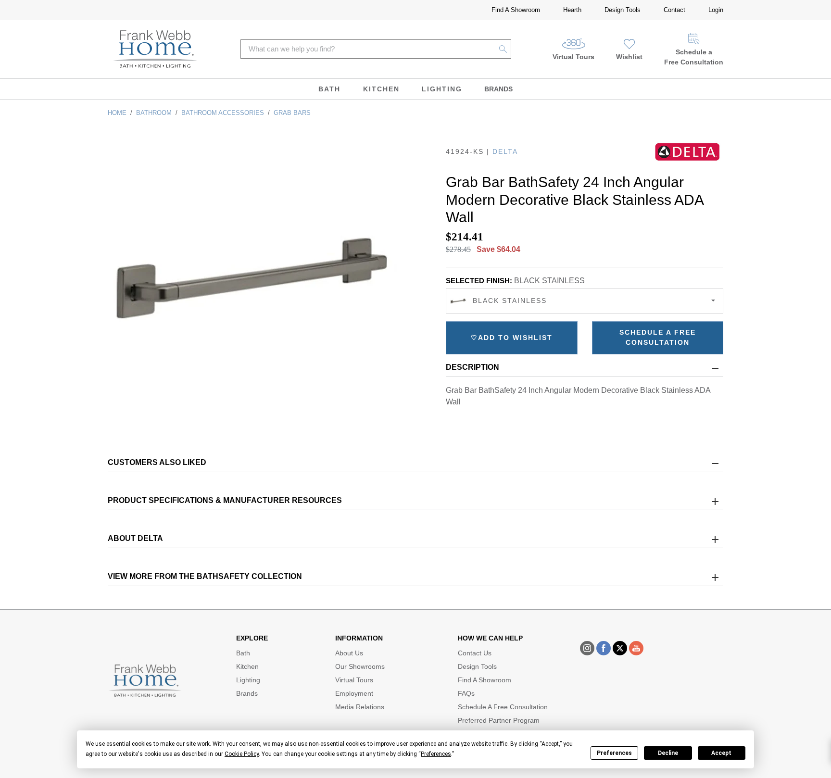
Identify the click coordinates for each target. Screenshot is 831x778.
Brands (498, 89)
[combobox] (584, 301)
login (715, 9)
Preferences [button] (436, 754)
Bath (329, 89)
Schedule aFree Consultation (693, 57)
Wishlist (629, 57)
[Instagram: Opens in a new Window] (587, 648)
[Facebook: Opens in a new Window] (603, 648)
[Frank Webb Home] (155, 49)
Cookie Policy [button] (242, 754)
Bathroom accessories (222, 112)
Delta (505, 151)
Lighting (442, 89)
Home (117, 112)
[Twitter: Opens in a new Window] (620, 648)
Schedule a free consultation (657, 337)
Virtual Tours (573, 57)
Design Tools (622, 9)
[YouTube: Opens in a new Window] (636, 648)
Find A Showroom (515, 9)
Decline (668, 753)
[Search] (503, 49)
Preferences (614, 753)
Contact (674, 9)
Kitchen (381, 89)
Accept (721, 753)
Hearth (572, 9)
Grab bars (292, 112)
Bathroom (154, 112)
